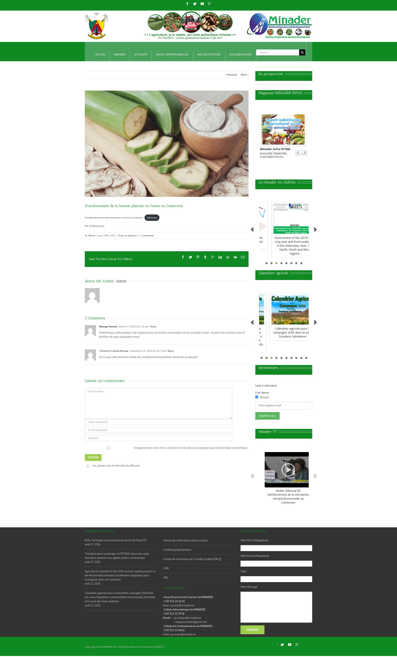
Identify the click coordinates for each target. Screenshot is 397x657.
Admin (91, 235)
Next (243, 75)
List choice (262, 392)
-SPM (166, 568)
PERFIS (159, 646)
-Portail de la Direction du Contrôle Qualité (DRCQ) (192, 559)
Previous (232, 75)
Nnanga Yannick (108, 326)
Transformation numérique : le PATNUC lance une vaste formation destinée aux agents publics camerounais (117, 556)
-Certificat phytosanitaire (177, 550)
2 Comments (146, 235)
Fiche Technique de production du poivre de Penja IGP (116, 540)
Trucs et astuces (127, 235)
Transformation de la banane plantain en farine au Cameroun (114, 217)
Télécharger (152, 217)
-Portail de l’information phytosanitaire (185, 540)
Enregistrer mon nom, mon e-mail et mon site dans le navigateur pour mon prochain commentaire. (191, 448)
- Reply (153, 326)
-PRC (165, 577)
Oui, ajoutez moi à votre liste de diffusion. (116, 465)
